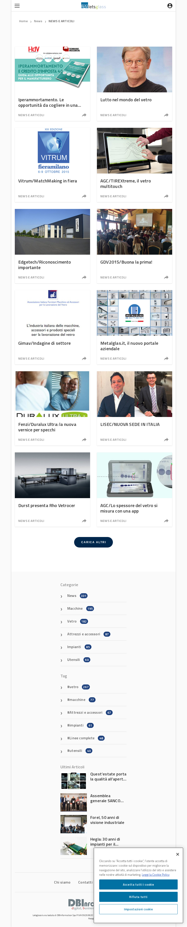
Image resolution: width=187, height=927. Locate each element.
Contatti (85, 882)
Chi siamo (62, 882)
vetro (79, 686)
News (38, 21)
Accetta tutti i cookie (138, 884)
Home (23, 21)
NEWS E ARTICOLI (62, 21)
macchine (82, 699)
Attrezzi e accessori (88, 634)
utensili (80, 750)
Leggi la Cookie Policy (155, 874)
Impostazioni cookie (138, 909)
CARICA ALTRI (93, 542)
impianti (81, 725)
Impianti (78, 646)
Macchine (80, 608)
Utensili (78, 659)
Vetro (77, 621)
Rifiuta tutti (138, 897)
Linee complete (86, 738)
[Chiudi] (178, 854)
